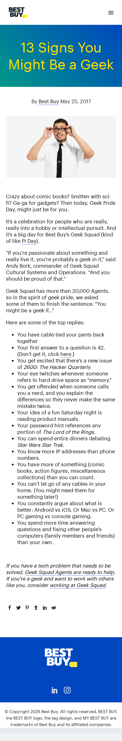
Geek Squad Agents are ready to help (69, 572)
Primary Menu (111, 12)
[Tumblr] (36, 607)
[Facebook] (9, 607)
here (65, 354)
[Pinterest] (27, 607)
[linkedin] (54, 690)
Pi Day (29, 241)
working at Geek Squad (77, 585)
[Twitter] (18, 607)
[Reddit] (53, 607)
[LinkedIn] (45, 607)
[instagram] (67, 690)
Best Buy (49, 101)
